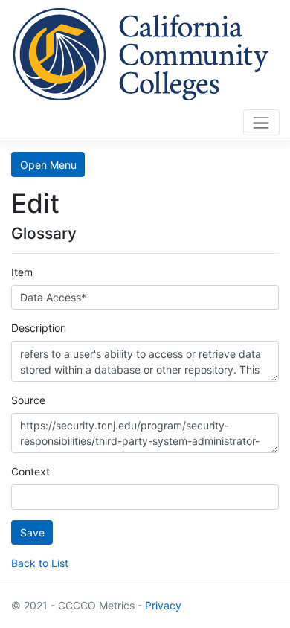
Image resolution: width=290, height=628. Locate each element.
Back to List (39, 563)
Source (28, 400)
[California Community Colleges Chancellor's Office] (141, 52)
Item (22, 272)
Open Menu (48, 164)
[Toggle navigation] (261, 122)
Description (38, 327)
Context (30, 471)
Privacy (163, 605)
